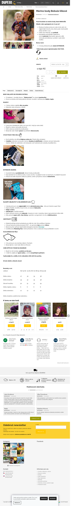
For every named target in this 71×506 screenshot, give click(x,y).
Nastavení (17, 502)
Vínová (42, 80)
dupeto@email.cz (9, 471)
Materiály (40, 479)
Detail (11, 325)
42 (21, 329)
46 (26, 329)
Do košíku (63, 72)
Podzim (44, 83)
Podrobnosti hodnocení (53, 14)
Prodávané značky (42, 484)
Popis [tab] (4, 90)
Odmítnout (44, 498)
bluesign (41, 227)
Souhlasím (53, 498)
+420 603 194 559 (9, 472)
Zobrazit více (35, 418)
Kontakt (39, 474)
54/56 (61, 329)
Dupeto (42, 86)
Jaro (42, 83)
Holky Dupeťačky (42, 476)
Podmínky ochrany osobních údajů (46, 482)
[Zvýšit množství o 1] (54, 72)
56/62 (8, 329)
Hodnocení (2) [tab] (10, 90)
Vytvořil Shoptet (64, 501)
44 (24, 329)
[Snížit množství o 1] (48, 72)
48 (29, 329)
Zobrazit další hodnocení (62, 362)
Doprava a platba (42, 473)
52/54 (57, 329)
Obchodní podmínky (42, 481)
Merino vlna (43, 82)
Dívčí (42, 78)
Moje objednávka (42, 478)
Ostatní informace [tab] (39, 90)
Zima (42, 84)
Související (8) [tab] (19, 90)
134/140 (13, 329)
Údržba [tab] (31, 90)
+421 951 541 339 (9, 475)
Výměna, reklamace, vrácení (44, 471)
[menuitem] (20, 3)
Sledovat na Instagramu (14, 465)
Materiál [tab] (26, 90)
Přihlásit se (41, 431)
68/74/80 (41, 329)
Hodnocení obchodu (35, 387)
